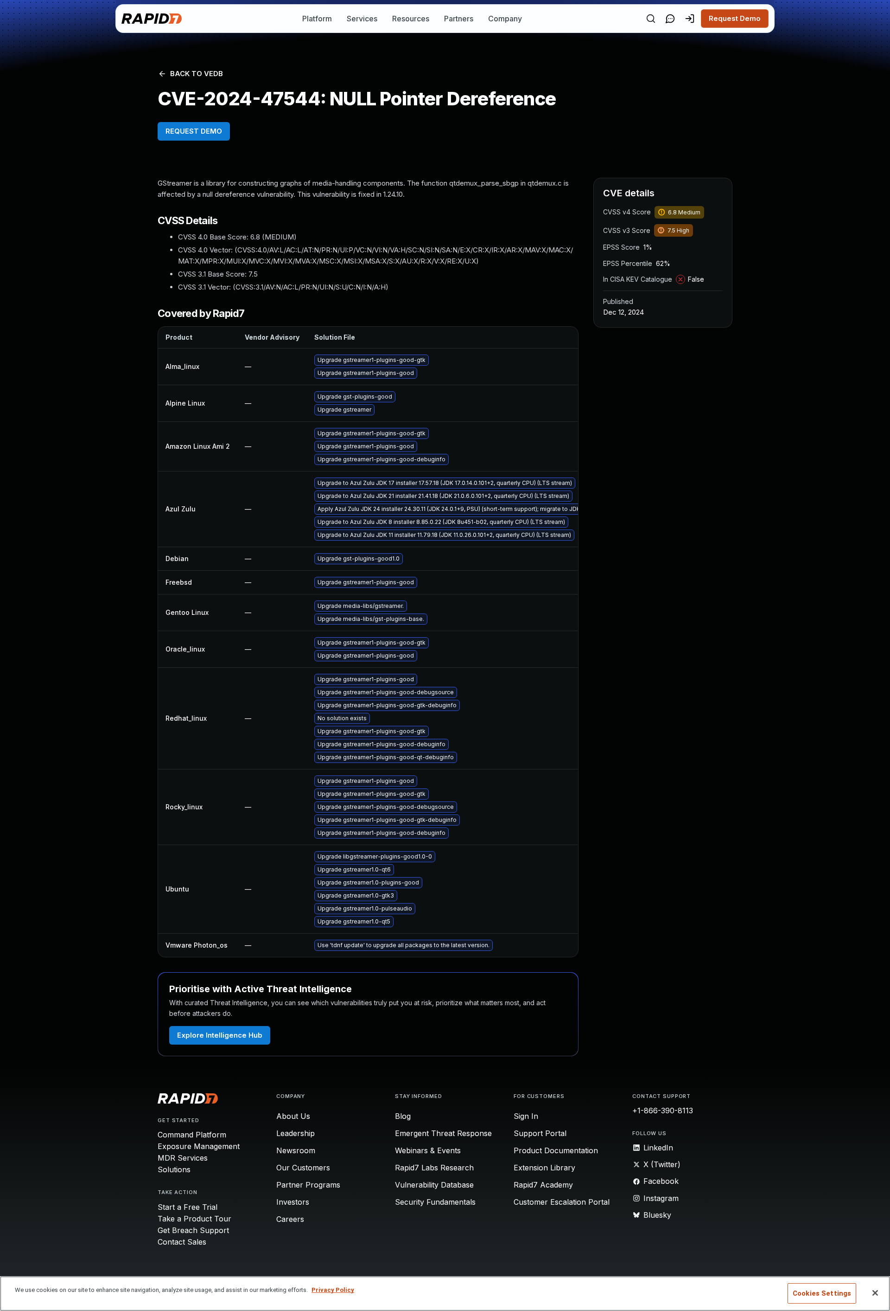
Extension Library (544, 1167)
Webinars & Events (428, 1150)
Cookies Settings (822, 1293)
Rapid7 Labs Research (434, 1167)
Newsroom (295, 1150)
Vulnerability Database (434, 1184)
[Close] (875, 1293)
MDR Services (183, 1157)
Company (505, 18)
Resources (410, 18)
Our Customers (303, 1167)
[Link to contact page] (670, 18)
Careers (290, 1219)
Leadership (295, 1133)
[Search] (650, 18)
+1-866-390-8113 (662, 1110)
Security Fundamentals (435, 1202)
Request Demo (735, 18)
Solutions (174, 1169)
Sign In (526, 1116)
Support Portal (540, 1133)
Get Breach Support (193, 1230)
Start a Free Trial (187, 1207)
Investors (292, 1202)
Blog (403, 1116)
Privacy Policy (333, 1289)
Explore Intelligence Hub (219, 1035)
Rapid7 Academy (543, 1184)
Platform (317, 18)
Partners (458, 18)
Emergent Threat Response (443, 1133)
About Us (293, 1116)
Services (362, 18)
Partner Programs (308, 1184)
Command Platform (192, 1134)
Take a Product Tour (194, 1218)
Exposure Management (199, 1146)
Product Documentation (556, 1150)
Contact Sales (182, 1241)
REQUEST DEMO (193, 131)
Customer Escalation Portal (562, 1202)
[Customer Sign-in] (689, 18)
